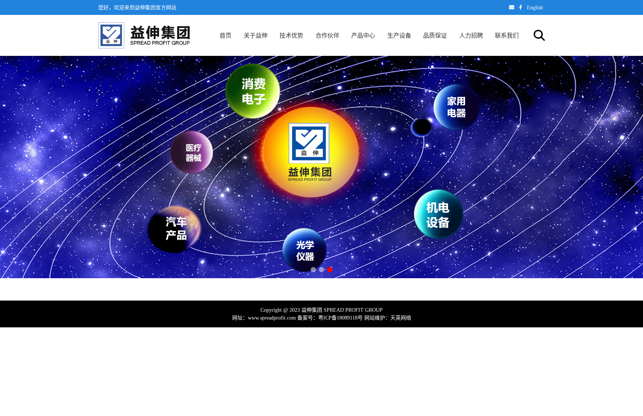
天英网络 (400, 317)
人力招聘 (471, 35)
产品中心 (363, 35)
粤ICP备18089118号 (340, 317)
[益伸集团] (144, 35)
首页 (225, 35)
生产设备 (399, 35)
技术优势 (291, 35)
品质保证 (435, 35)
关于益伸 (256, 35)
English (535, 7)
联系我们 (507, 35)
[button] (313, 269)
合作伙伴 (327, 35)
